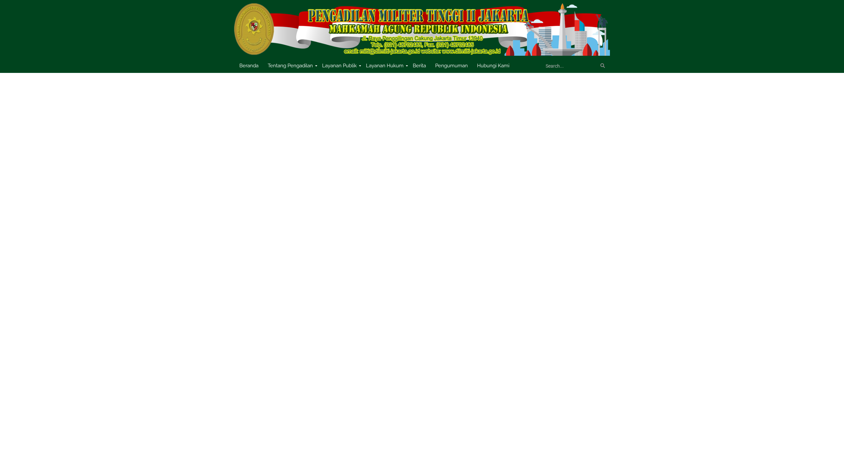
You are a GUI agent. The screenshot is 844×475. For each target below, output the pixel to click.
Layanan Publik (339, 66)
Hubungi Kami (493, 66)
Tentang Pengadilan (290, 66)
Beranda (248, 66)
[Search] (602, 66)
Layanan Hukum (385, 66)
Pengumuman (451, 66)
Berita (419, 66)
